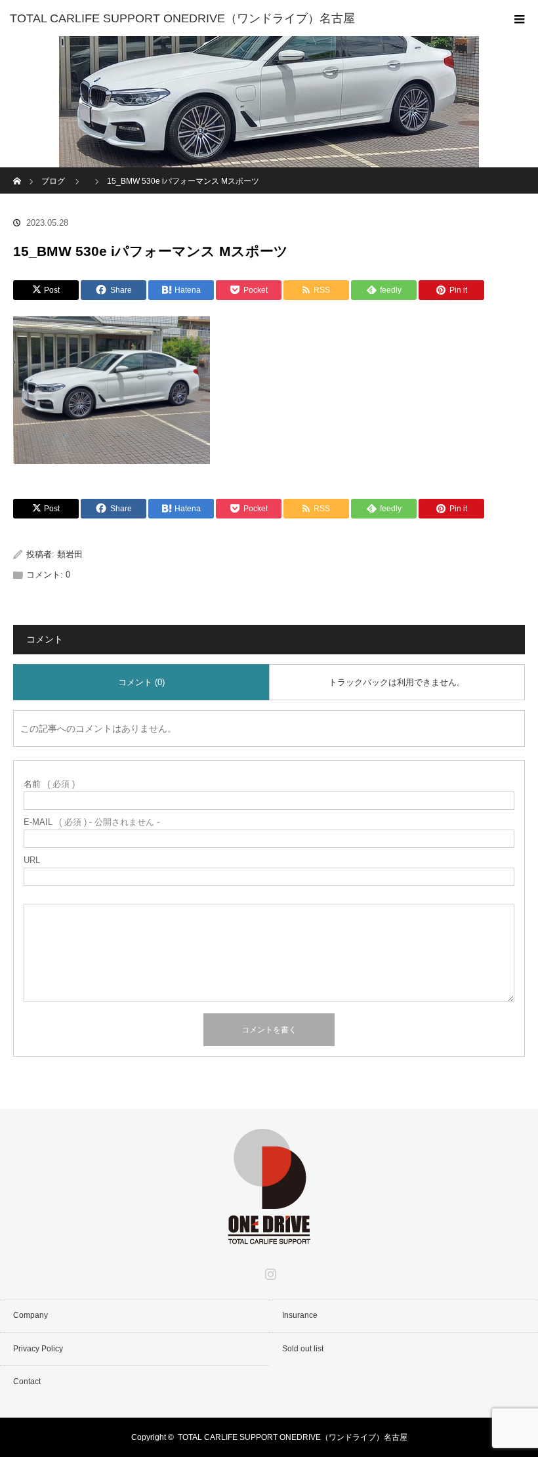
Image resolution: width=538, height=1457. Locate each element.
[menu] (519, 18)
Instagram (269, 1271)
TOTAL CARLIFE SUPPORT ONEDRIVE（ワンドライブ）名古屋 (292, 1437)
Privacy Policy (38, 1348)
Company (30, 1315)
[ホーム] (17, 172)
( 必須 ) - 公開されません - (91, 822)
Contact (27, 1381)
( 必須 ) (49, 784)
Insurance (300, 1315)
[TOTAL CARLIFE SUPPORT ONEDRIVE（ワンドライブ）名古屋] (249, 18)
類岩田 (70, 554)
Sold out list (302, 1348)
